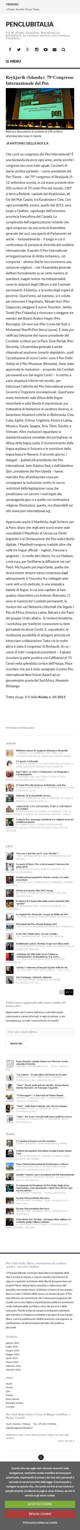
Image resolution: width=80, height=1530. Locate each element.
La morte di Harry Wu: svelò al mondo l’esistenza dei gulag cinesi (42, 865)
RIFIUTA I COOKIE (40, 1514)
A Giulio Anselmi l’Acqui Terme (22, 9)
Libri (8, 1391)
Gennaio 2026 (13, 1370)
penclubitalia (30, 24)
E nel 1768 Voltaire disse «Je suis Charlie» (37, 933)
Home (9, 1384)
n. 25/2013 (57, 697)
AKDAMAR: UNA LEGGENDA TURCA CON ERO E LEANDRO (44, 807)
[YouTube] (46, 50)
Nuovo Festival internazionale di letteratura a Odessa (42, 1164)
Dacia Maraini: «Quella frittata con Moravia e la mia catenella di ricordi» (42, 1062)
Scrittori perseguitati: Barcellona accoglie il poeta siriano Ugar (44, 1152)
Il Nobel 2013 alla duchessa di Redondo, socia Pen (41, 785)
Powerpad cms (14, 1435)
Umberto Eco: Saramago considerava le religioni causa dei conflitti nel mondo (45, 821)
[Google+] (28, 50)
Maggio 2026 (12, 1354)
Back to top (65, 1441)
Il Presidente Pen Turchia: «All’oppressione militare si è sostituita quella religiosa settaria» (43, 1220)
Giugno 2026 (12, 1350)
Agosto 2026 (12, 1343)
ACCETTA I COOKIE (40, 1504)
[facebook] (10, 50)
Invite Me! (16, 1044)
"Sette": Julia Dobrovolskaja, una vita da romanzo (41, 1106)
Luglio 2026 (12, 1346)
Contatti (10, 1407)
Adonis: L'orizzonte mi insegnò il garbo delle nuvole (41, 967)
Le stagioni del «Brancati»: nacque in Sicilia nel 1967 (42, 914)
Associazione (12, 1399)
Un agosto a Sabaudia (27, 761)
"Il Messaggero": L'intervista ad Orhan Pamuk (39, 1095)
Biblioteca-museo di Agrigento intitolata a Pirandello (42, 750)
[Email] (54, 50)
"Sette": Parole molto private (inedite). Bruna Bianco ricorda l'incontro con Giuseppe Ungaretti (42, 1086)
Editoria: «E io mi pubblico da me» (33, 795)
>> (71, 992)
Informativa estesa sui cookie (40, 1522)
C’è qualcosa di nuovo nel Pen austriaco (36, 1141)
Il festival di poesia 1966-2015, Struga (34, 890)
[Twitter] (19, 50)
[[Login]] (3, 1455)
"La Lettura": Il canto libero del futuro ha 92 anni (41, 1074)
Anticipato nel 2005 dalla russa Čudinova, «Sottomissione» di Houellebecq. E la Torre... (38, 955)
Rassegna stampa (14, 1403)
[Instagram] (37, 50)
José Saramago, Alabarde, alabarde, (34, 977)
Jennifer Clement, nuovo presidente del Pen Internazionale (45, 1174)
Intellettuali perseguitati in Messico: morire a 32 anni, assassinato (42, 878)
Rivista (9, 1387)
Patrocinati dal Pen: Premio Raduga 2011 (36, 924)
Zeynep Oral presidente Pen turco (33, 1198)
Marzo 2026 (12, 1362)
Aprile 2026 (12, 1358)
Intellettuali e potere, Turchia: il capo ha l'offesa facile (42, 943)
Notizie (9, 1395)
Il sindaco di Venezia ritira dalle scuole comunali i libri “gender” (43, 902)
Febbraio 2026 (13, 1366)
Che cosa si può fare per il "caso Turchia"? (37, 853)
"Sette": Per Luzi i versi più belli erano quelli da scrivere (44, 1116)
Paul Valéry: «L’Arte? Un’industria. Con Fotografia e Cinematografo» (42, 773)
